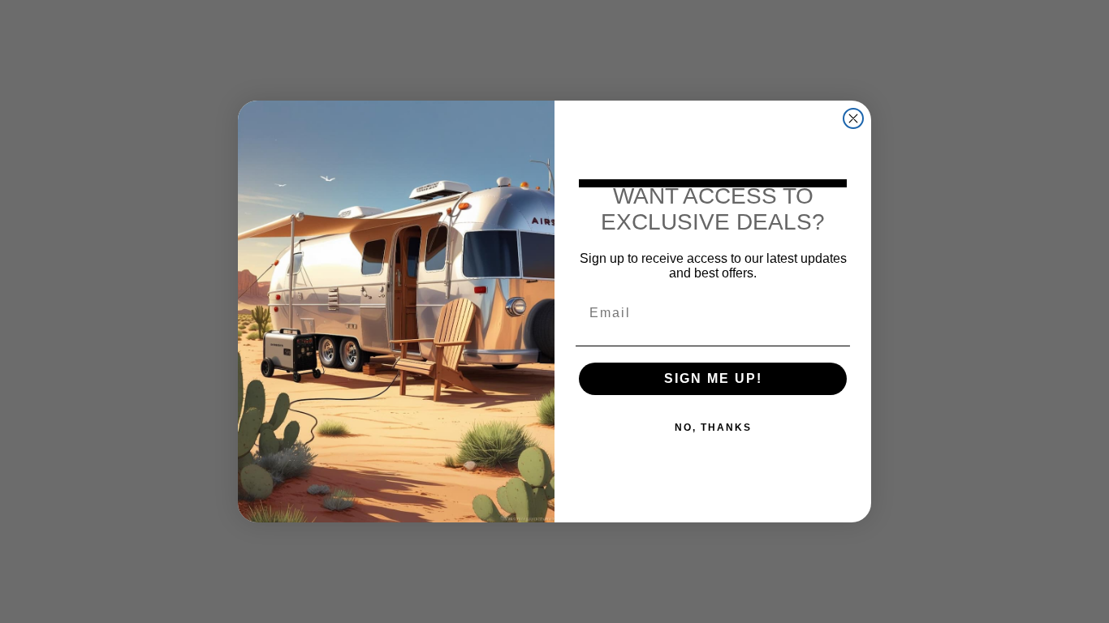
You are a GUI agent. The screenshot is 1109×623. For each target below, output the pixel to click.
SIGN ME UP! (713, 378)
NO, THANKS (713, 427)
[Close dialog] (853, 118)
